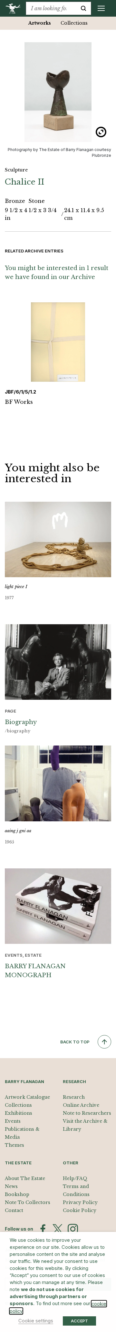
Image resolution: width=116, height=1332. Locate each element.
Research (74, 1097)
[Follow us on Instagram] (73, 1229)
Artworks (39, 23)
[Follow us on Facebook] (43, 1229)
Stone (36, 201)
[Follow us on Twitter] (58, 1229)
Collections (74, 23)
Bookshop (17, 1194)
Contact (14, 1210)
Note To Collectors (27, 1202)
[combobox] (51, 8)
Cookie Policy (79, 1210)
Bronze (16, 201)
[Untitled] (58, 92)
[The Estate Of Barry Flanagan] (15, 8)
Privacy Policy (80, 1202)
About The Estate (25, 1178)
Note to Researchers (87, 1113)
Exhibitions (18, 1113)
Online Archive (81, 1105)
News (11, 1186)
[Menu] (101, 8)
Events (13, 1121)
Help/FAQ (75, 1178)
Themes (14, 1145)
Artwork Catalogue (27, 1097)
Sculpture (16, 170)
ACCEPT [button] (79, 1320)
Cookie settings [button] (35, 1321)
